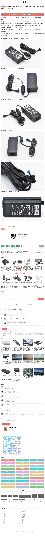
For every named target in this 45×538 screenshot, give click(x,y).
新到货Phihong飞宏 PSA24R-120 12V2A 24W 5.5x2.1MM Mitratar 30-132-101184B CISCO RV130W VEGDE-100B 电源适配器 (6, 285)
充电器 (22, 474)
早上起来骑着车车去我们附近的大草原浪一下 (39, 362)
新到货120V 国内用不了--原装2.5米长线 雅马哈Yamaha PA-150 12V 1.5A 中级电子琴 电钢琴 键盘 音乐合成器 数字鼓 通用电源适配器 (6, 268)
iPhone (37, 486)
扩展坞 (8, 474)
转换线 (37, 465)
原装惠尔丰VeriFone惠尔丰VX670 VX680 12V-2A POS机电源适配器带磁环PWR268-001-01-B (21, 225)
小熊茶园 (23, 516)
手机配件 (4, 517)
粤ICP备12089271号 (26, 533)
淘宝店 (32, 531)
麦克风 (37, 477)
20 (21, 499)
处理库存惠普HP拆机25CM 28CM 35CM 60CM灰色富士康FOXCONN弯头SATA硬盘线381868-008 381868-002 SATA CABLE (11, 252)
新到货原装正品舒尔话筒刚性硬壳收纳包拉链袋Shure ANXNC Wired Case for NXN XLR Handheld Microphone (6, 378)
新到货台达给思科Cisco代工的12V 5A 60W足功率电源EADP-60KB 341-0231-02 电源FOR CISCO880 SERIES (39, 268)
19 (15, 499)
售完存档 (12, 10)
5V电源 (7, 471)
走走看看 (22, 459)
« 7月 (3, 504)
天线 (8, 480)
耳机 (37, 462)
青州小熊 (22, 225)
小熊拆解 (23, 514)
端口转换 (37, 459)
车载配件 (4, 523)
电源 (8, 465)
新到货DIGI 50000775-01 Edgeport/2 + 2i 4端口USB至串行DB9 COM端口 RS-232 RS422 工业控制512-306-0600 (6, 349)
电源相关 (4, 519)
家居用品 (4, 514)
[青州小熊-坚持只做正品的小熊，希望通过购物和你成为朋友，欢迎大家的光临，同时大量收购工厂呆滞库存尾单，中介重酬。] (22, 2)
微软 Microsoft (37, 474)
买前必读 (17, 531)
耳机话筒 (23, 522)
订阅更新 (28, 531)
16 (40, 497)
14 (28, 497)
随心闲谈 (23, 523)
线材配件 (23, 520)
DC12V (37, 483)
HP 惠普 (22, 477)
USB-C (8, 462)
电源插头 (22, 483)
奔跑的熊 (7, 459)
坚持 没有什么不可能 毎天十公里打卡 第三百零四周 (38, 376)
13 (21, 497)
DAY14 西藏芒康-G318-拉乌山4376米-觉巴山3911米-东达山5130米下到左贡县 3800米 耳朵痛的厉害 (28, 349)
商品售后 (21, 531)
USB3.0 (22, 465)
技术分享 (23, 517)
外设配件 (4, 513)
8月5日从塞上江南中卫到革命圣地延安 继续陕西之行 (28, 377)
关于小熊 (13, 531)
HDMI (37, 468)
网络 (22, 480)
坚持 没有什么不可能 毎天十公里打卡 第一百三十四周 (28, 362)
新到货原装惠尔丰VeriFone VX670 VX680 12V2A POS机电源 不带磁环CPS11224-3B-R (33, 252)
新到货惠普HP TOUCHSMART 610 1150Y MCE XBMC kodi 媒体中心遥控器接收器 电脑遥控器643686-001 (17, 349)
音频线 (8, 477)
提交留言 (41, 298)
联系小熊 (24, 531)
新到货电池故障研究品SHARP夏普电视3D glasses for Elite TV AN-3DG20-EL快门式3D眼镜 (39, 349)
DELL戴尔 (22, 486)
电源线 (22, 462)
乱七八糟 (7, 468)
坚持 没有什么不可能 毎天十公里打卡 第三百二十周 (16, 362)
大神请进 (23, 513)
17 (4, 499)
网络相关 (4, 522)
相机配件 (23, 519)
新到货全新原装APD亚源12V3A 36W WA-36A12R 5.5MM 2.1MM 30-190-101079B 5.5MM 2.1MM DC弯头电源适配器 (28, 285)
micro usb (8, 483)
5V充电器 (22, 471)
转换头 (37, 480)
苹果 (37, 471)
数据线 (8, 486)
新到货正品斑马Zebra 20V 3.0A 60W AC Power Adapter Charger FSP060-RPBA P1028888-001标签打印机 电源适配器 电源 (6, 364)
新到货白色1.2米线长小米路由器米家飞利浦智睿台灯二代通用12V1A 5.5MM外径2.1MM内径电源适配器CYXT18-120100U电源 (39, 285)
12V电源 (3, 229)
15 (34, 497)
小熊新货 (4, 516)
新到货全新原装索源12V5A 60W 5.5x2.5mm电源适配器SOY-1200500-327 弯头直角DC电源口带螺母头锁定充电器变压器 (17, 285)
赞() (41, 246)
